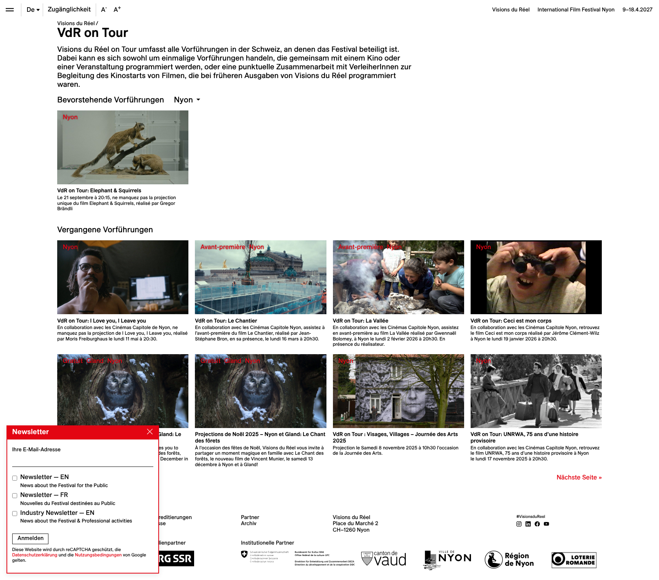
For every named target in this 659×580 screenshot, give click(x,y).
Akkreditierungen (170, 517)
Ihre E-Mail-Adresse (36, 449)
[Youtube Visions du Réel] (546, 524)
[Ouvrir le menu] (9, 9)
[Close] (148, 432)
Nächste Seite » (579, 477)
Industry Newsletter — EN (76, 517)
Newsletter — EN (64, 481)
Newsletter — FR (67, 499)
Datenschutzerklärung (35, 555)
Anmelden (30, 538)
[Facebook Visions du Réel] (537, 524)
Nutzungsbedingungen (98, 555)
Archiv (249, 523)
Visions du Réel (76, 23)
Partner (250, 517)
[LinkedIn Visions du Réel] (528, 524)
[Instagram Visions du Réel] (519, 524)
